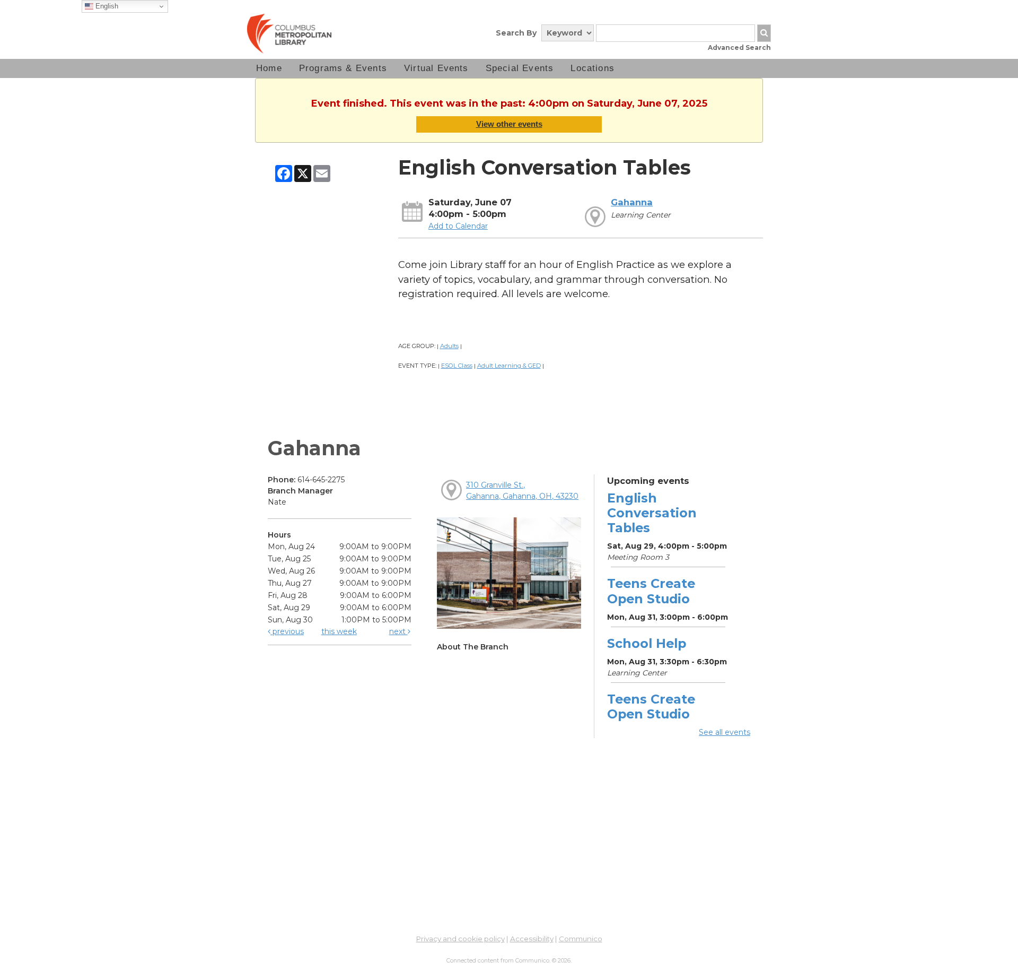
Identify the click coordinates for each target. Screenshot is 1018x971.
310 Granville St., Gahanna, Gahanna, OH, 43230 (522, 490)
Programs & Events (343, 68)
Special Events (520, 68)
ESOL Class (456, 365)
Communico (580, 938)
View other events (509, 123)
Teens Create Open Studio (651, 591)
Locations (593, 68)
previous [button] (287, 631)
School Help (646, 643)
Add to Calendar (458, 226)
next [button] (398, 631)
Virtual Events (436, 68)
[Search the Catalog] (764, 33)
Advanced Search (739, 47)
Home (269, 68)
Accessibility (532, 938)
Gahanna (632, 202)
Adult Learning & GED (509, 365)
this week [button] (339, 631)
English (105, 6)
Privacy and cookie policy (460, 938)
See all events (724, 732)
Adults (449, 346)
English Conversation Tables (652, 512)
